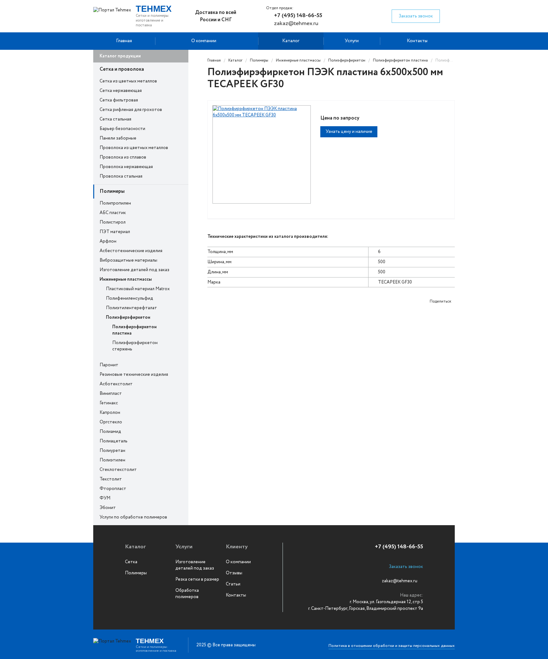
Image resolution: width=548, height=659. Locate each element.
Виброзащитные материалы (128, 260)
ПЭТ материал (115, 232)
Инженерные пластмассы (126, 279)
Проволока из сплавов (123, 157)
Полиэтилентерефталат (131, 308)
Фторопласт (113, 489)
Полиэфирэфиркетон (128, 317)
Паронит (109, 365)
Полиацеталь (113, 441)
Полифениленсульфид (129, 298)
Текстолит (111, 479)
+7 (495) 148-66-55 (298, 15)
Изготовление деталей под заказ (134, 270)
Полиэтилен (112, 460)
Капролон (110, 412)
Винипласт (111, 393)
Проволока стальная (121, 176)
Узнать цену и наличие (349, 131)
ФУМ (105, 498)
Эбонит (108, 508)
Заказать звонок (416, 16)
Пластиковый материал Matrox (138, 289)
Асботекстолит (116, 384)
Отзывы (234, 573)
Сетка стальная (115, 119)
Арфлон (108, 241)
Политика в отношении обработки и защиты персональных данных (392, 646)
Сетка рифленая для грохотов (131, 110)
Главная (124, 40)
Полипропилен (115, 203)
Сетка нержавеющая (121, 91)
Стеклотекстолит (118, 470)
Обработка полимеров (187, 593)
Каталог (290, 40)
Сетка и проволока (122, 69)
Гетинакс (109, 403)
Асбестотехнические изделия (131, 251)
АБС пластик (113, 213)
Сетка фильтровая (119, 100)
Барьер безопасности (122, 129)
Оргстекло (111, 422)
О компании (203, 40)
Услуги (352, 40)
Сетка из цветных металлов (128, 81)
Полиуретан (112, 450)
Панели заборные (118, 138)
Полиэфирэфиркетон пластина (134, 330)
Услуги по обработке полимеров (133, 517)
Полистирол (113, 222)
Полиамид (110, 431)
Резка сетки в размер (197, 579)
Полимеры (112, 191)
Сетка (131, 562)
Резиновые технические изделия (134, 374)
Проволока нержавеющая (126, 167)
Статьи (233, 584)
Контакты (417, 40)
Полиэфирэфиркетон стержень (135, 346)
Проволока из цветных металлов (134, 148)
